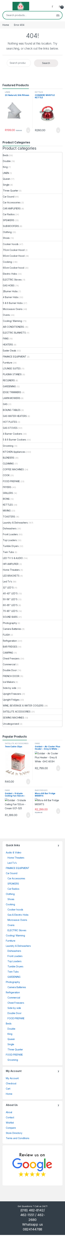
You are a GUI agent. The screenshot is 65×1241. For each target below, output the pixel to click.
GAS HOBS (8, 285)
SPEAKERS (8, 220)
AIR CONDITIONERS (13, 326)
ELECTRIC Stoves (12, 279)
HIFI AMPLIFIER (10, 564)
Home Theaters (11, 569)
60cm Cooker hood (13, 267)
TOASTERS (9, 516)
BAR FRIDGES (10, 646)
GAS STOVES (10, 427)
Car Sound (8, 196)
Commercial (9, 664)
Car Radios (9, 214)
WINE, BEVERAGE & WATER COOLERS (23, 705)
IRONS (6, 498)
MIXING (7, 510)
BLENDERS (8, 457)
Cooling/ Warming (12, 320)
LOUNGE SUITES (12, 368)
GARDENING (9, 386)
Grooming (8, 445)
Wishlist (10, 1122)
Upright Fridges (11, 699)
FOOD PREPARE (11, 481)
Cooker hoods (10, 244)
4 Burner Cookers (12, 433)
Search (58, 15)
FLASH (6, 634)
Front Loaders (10, 534)
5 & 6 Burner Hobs (13, 303)
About (9, 1112)
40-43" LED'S (10, 593)
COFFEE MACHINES (13, 469)
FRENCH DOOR (11, 676)
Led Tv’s (7, 581)
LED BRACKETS (11, 575)
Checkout (11, 1083)
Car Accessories (11, 202)
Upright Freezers (12, 693)
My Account (12, 1078)
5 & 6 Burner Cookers (14, 439)
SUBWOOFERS (11, 226)
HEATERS (8, 344)
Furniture (7, 362)
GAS (5, 404)
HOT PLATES (10, 421)
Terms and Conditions (17, 1138)
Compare (11, 1127)
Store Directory (14, 1133)
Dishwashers (9, 528)
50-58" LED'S (10, 599)
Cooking (7, 261)
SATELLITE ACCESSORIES (16, 711)
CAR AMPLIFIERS (12, 208)
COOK (6, 475)
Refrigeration (10, 640)
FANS (5, 338)
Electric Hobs (10, 273)
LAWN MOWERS (11, 398)
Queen (6, 178)
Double (7, 161)
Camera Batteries (12, 628)
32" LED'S (8, 587)
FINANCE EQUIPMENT (14, 356)
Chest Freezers (11, 658)
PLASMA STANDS (12, 374)
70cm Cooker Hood (13, 250)
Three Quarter (10, 190)
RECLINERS (9, 380)
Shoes (6, 237)
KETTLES (39, 92)
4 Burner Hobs (10, 297)
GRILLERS (8, 493)
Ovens (6, 314)
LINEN (7, 92)
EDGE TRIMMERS (12, 392)
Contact (10, 1117)
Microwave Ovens (12, 309)
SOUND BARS (10, 616)
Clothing (7, 232)
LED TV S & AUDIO (13, 558)
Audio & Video (13, 852)
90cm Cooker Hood (13, 255)
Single (6, 184)
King (5, 167)
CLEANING (8, 463)
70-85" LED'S (10, 611)
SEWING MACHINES (13, 717)
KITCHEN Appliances (14, 451)
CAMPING (8, 652)
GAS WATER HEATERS (15, 416)
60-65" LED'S (10, 605)
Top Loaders (10, 540)
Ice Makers (9, 681)
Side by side (9, 688)
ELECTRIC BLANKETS (14, 332)
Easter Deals (9, 350)
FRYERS (7, 487)
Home (5, 24)
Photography (10, 623)
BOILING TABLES (11, 410)
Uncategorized (11, 723)
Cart (8, 1088)
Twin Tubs (8, 552)
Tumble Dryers (11, 546)
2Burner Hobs (10, 291)
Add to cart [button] (28, 130)
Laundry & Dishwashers (15, 522)
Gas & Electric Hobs (18, 914)
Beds (5, 155)
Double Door (10, 670)
